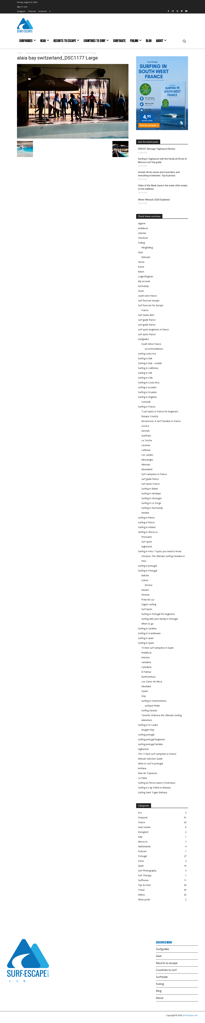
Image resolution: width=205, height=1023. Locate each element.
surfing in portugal (147, 565)
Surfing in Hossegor (151, 498)
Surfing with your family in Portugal (159, 618)
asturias (142, 233)
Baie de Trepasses (147, 773)
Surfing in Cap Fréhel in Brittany (154, 787)
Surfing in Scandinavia (149, 633)
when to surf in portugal (150, 763)
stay (143, 695)
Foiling (141, 242)
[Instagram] (173, 11)
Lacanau (145, 445)
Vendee (145, 512)
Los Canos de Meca (151, 681)
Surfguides (143, 339)
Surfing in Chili (145, 377)
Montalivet (146, 469)
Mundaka (146, 686)
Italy (140, 836)
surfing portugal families (150, 744)
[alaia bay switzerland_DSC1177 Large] (72, 137)
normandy (143, 286)
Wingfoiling (147, 247)
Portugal (142, 856)
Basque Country (149, 416)
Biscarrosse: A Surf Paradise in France (161, 421)
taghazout (146, 546)
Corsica (145, 425)
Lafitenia (145, 450)
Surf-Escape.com (189, 1015)
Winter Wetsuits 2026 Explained (154, 199)
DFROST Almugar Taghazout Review (156, 149)
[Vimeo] (182, 11)
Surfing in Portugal (147, 570)
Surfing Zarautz (149, 710)
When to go (147, 623)
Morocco (143, 841)
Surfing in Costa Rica (148, 382)
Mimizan (145, 464)
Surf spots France (150, 483)
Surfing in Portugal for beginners (158, 614)
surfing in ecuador (147, 387)
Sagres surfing (148, 604)
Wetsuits (145, 257)
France (144, 310)
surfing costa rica (147, 353)
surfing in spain (146, 638)
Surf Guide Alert (146, 315)
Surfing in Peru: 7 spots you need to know (159, 551)
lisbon (141, 271)
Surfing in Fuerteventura (153, 700)
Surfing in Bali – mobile (150, 363)
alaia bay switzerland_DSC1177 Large (42, 53)
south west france (147, 295)
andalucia (143, 228)
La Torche (146, 440)
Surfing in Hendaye (151, 493)
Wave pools (144, 899)
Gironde (145, 430)
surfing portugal (146, 734)
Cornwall (145, 401)
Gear (140, 252)
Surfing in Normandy (152, 507)
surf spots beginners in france (153, 329)
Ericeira (148, 585)
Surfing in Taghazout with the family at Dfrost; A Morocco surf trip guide (162, 160)
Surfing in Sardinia (147, 628)
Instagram (143, 831)
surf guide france (147, 319)
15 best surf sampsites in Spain (157, 647)
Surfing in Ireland (146, 527)
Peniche (145, 594)
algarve (142, 223)
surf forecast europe (148, 300)
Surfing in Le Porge (151, 503)
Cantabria (146, 667)
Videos (141, 894)
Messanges (147, 459)
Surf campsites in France (154, 474)
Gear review (144, 827)
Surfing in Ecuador (147, 392)
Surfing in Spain (146, 642)
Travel (141, 889)
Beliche (145, 575)
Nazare (145, 589)
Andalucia (146, 652)
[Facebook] (168, 11)
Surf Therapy (144, 875)
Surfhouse (143, 880)
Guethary (146, 435)
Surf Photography (147, 870)
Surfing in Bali (145, 358)
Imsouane (146, 536)
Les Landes (147, 454)
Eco (140, 812)
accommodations (154, 348)
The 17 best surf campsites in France (157, 753)
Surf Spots (146, 609)
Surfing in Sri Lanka (148, 724)
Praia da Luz (147, 599)
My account (144, 281)
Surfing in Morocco (148, 532)
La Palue (142, 777)
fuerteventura (148, 676)
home (141, 266)
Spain (141, 865)
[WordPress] (24, 981)
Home (20, 53)
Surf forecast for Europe (150, 305)
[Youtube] (186, 11)
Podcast (142, 851)
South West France (151, 343)
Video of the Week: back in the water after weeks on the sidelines (162, 187)
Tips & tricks (144, 885)
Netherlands (144, 846)
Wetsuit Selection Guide (150, 758)
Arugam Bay (147, 729)
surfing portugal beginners (151, 739)
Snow (141, 290)
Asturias (145, 657)
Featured (142, 817)
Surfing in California (148, 368)
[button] (184, 41)
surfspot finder (152, 705)
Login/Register (145, 276)
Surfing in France (146, 406)
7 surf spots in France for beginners (159, 411)
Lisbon (144, 580)
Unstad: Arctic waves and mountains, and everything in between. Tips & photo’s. (159, 174)
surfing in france (146, 517)
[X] (177, 11)
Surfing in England (147, 396)
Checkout (143, 237)
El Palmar (146, 671)
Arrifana (142, 768)
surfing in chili (145, 372)
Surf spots (146, 541)
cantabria (146, 662)
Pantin (144, 691)
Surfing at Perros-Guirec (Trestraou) (156, 782)
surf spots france (147, 334)
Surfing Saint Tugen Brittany (152, 792)
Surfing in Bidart (149, 488)
